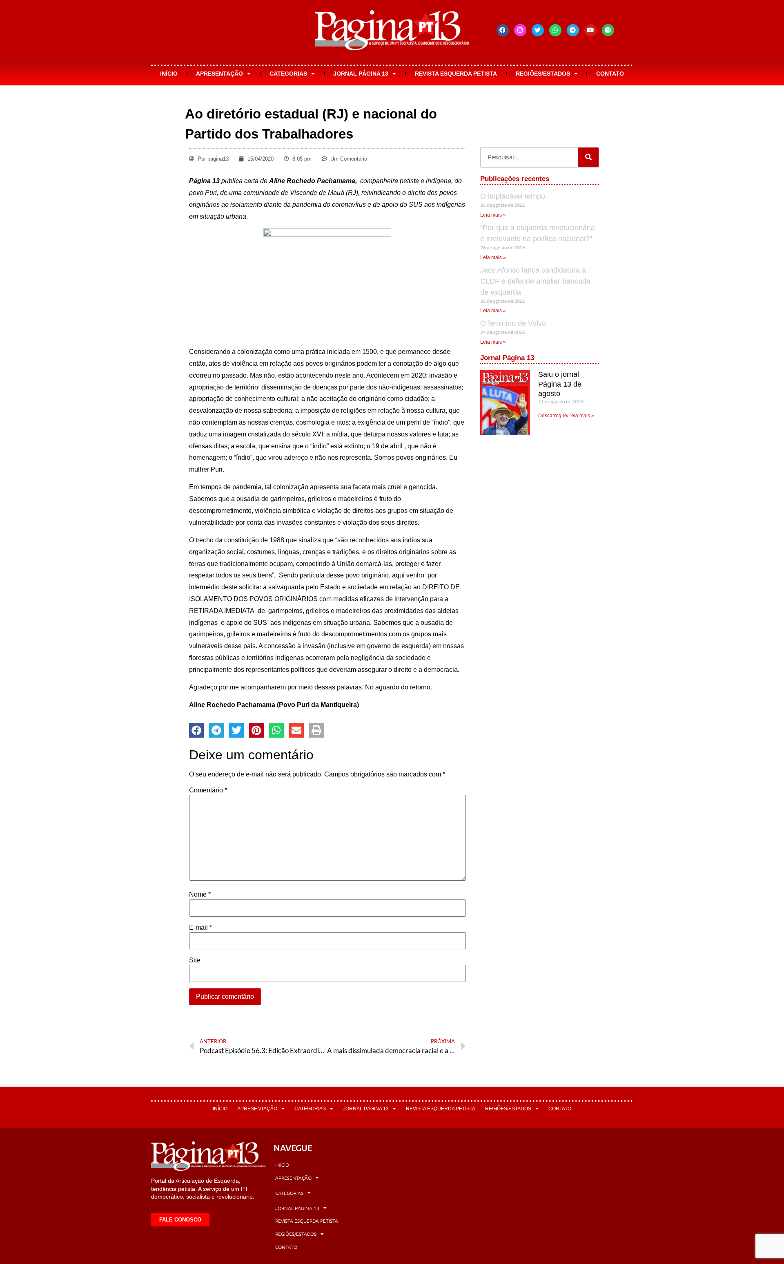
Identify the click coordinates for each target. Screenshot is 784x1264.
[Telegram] (573, 30)
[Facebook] (503, 30)
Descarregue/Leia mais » (566, 415)
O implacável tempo (512, 196)
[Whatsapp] (555, 30)
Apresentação (219, 73)
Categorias (288, 73)
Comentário (208, 790)
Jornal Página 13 (360, 73)
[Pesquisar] (588, 157)
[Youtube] (590, 30)
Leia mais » (493, 215)
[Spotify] (608, 30)
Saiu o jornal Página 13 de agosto (559, 384)
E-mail (200, 927)
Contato (610, 73)
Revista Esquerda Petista (456, 73)
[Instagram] (520, 30)
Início (169, 73)
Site (194, 960)
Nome (200, 894)
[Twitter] (538, 30)
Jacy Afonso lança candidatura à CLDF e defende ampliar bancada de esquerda (535, 281)
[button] (196, 730)
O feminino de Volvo (513, 323)
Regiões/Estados (543, 73)
